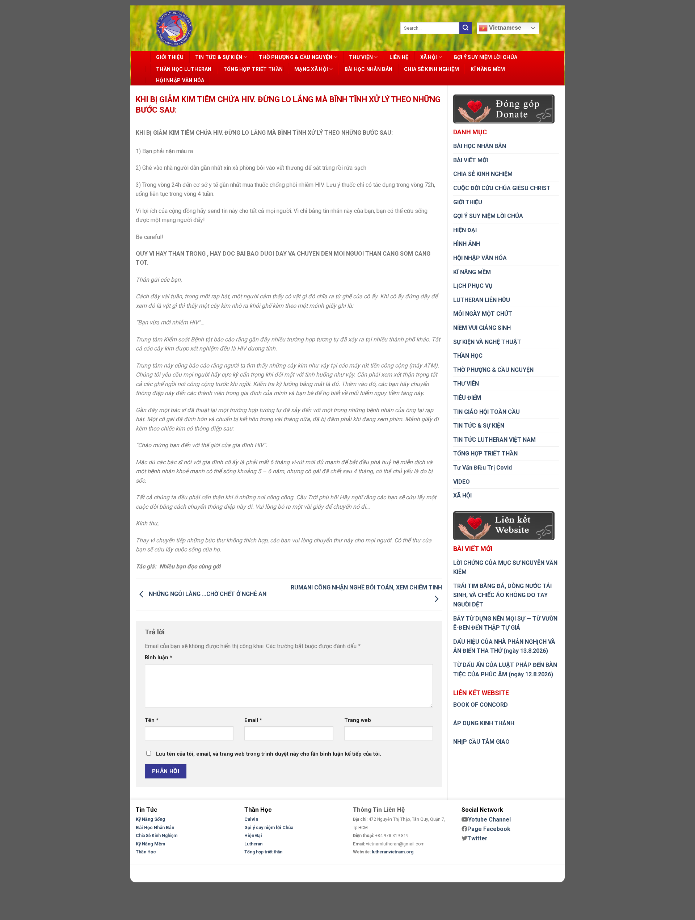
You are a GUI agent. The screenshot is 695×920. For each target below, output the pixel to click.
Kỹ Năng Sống (150, 819)
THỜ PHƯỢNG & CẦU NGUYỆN (295, 57)
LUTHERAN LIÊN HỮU (481, 300)
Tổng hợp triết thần (263, 851)
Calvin (251, 819)
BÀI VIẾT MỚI (470, 160)
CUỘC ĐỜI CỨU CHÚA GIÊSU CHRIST (502, 188)
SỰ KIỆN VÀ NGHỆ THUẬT (487, 342)
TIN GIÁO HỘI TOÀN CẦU (486, 411)
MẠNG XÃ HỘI (311, 69)
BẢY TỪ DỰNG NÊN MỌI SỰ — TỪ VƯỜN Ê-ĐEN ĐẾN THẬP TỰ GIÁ (505, 623)
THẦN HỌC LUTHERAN (184, 69)
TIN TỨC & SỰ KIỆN (219, 57)
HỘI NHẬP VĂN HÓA (180, 80)
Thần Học (146, 851)
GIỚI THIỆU (170, 57)
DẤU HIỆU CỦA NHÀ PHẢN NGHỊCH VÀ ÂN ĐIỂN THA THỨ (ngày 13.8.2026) (504, 646)
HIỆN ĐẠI (465, 230)
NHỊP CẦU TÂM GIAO (481, 741)
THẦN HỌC (468, 355)
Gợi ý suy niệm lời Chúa (268, 827)
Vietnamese (504, 28)
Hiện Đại (253, 835)
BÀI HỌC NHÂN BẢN (368, 69)
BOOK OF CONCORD (480, 704)
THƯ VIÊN (466, 383)
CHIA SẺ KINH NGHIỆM (431, 69)
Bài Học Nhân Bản (155, 827)
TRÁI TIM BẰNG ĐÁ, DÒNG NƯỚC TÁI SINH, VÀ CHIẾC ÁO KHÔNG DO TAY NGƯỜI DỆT (502, 595)
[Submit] (465, 28)
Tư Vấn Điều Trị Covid (482, 467)
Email (253, 720)
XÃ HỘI (428, 57)
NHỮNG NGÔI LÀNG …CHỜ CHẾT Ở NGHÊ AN (206, 594)
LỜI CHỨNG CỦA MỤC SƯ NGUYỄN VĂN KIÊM (505, 567)
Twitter (477, 838)
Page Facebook (488, 829)
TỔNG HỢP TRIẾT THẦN (253, 69)
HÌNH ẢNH (466, 243)
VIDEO (461, 481)
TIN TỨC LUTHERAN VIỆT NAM (494, 439)
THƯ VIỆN (361, 57)
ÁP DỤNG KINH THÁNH (483, 723)
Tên (152, 720)
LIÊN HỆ (399, 57)
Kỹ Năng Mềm (150, 844)
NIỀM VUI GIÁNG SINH (482, 327)
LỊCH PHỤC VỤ (473, 285)
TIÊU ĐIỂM (467, 397)
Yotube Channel (489, 819)
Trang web (357, 720)
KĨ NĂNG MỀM (488, 69)
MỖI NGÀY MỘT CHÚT (482, 313)
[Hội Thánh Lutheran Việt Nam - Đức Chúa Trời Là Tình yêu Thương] (174, 28)
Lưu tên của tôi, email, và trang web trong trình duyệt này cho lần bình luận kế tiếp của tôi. (268, 754)
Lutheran (253, 844)
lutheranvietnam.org (392, 851)
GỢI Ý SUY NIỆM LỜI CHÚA (485, 57)
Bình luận (158, 658)
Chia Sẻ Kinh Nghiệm (156, 835)
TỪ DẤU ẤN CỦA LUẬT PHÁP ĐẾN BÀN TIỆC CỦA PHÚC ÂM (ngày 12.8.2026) (505, 669)
